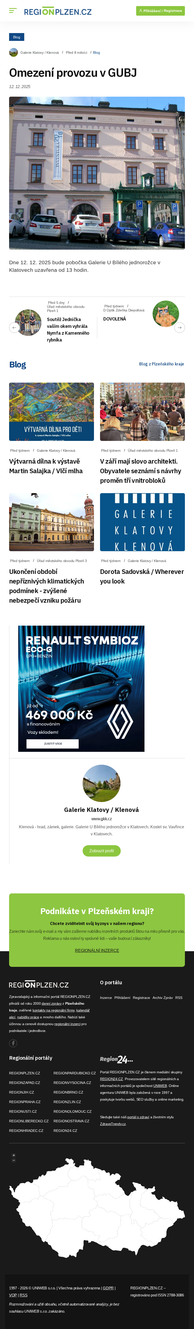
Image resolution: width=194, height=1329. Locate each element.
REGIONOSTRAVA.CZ (71, 1121)
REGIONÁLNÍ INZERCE (97, 950)
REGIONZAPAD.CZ (24, 1083)
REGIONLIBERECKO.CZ (29, 1121)
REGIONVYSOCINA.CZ (72, 1083)
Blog (16, 37)
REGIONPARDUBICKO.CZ (75, 1073)
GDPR (108, 1288)
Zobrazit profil (101, 851)
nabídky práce (28, 1017)
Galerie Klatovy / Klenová (39, 52)
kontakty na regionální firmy (54, 1010)
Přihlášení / (152, 11)
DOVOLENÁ (114, 319)
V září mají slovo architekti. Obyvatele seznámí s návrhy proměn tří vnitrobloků (140, 471)
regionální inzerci (67, 1024)
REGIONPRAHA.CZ (25, 1102)
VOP (13, 1295)
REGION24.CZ (65, 1131)
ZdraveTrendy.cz (113, 1124)
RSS (178, 998)
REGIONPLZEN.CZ (24, 1073)
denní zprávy (52, 1003)
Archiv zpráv (163, 998)
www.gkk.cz (101, 819)
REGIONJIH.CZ (21, 1092)
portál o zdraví (138, 1117)
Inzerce (106, 998)
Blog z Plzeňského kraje (161, 363)
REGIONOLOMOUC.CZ (73, 1111)
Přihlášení (122, 998)
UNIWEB (160, 1086)
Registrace (173, 11)
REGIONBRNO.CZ (68, 1092)
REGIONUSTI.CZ (23, 1111)
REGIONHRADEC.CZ (26, 1131)
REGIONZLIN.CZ (67, 1102)
